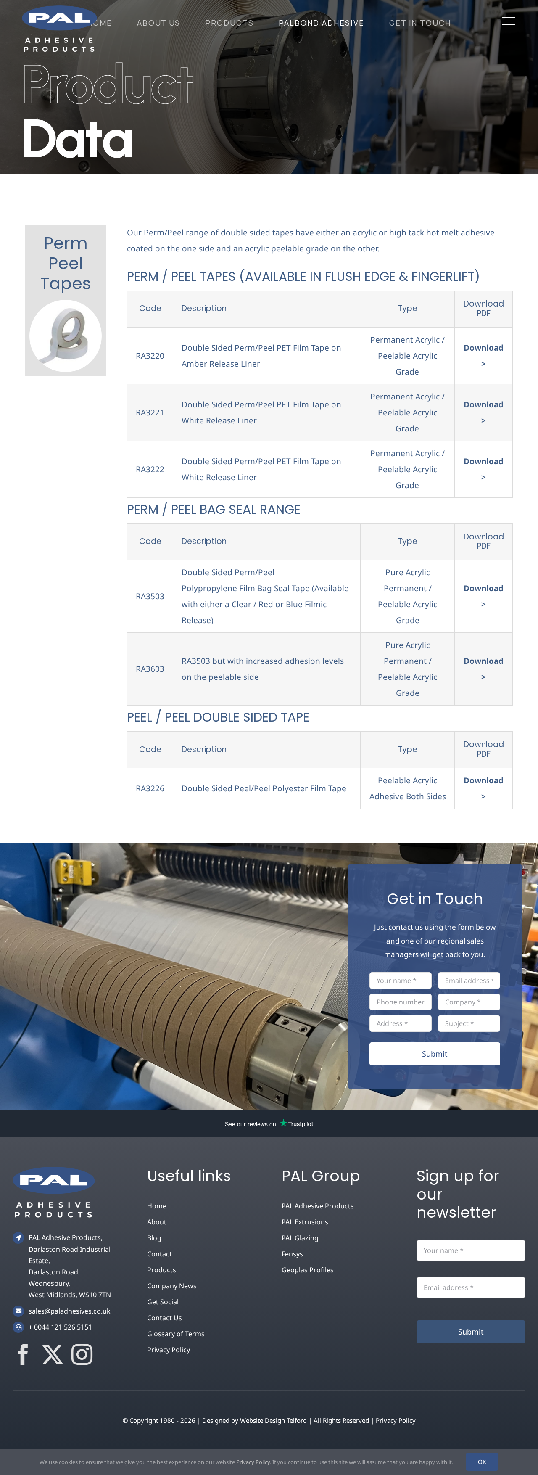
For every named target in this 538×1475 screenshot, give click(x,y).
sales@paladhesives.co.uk (70, 1311)
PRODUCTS (229, 23)
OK (482, 1462)
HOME (99, 23)
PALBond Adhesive (321, 23)
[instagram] (81, 1354)
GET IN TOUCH (420, 23)
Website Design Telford (273, 1420)
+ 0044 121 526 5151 (60, 1327)
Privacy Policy (396, 1420)
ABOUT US (159, 23)
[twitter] (52, 1354)
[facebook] (23, 1354)
